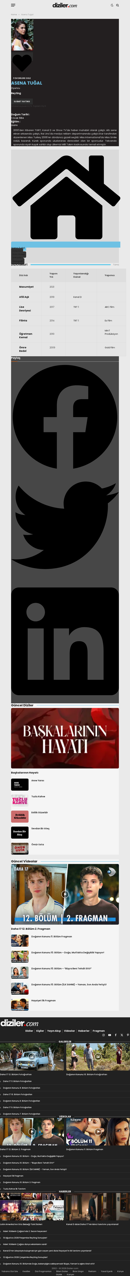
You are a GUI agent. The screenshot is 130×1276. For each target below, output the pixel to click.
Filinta (23, 320)
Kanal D (77, 297)
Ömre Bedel (22, 349)
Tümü (116, 264)
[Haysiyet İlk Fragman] (20, 1005)
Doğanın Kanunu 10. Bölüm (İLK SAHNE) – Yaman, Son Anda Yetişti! (69, 984)
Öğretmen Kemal (25, 335)
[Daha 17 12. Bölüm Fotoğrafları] (32, 1057)
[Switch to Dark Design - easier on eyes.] (112, 5)
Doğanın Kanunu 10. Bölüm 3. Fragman (21, 1182)
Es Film (108, 320)
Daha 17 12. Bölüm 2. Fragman (30, 929)
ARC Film (109, 307)
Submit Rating (22, 101)
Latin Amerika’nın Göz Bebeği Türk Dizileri (21, 1224)
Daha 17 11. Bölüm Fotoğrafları (17, 1081)
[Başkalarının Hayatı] (65, 738)
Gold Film (110, 347)
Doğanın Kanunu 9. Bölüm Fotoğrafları (21, 1088)
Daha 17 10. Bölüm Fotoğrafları (17, 1094)
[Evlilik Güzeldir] (20, 817)
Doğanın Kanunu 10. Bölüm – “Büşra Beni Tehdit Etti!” (61, 968)
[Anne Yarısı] (20, 785)
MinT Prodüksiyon (111, 332)
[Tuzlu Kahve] (20, 801)
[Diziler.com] (65, 5)
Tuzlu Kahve (38, 796)
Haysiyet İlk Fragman (43, 1000)
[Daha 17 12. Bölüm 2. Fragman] (65, 894)
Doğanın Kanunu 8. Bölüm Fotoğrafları (21, 1101)
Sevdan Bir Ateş (40, 828)
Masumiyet (26, 286)
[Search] (117, 5)
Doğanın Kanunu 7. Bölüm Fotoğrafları (21, 1114)
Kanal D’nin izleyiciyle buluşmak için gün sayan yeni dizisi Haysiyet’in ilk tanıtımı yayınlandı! (47, 1250)
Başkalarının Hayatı (24, 772)
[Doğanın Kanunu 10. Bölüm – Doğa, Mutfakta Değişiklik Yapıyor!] (20, 957)
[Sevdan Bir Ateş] (20, 833)
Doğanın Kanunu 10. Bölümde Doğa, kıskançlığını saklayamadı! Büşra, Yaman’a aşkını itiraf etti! (49, 1263)
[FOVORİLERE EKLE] (22, 56)
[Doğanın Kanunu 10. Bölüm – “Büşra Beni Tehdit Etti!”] (20, 973)
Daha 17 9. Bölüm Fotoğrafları (17, 1107)
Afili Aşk (24, 297)
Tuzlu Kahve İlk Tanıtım (14, 1188)
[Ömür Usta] (20, 849)
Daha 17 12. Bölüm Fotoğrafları (16, 1074)
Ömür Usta (37, 844)
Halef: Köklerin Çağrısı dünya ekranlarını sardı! (25, 1244)
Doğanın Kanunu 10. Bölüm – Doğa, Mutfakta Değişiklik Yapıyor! (67, 952)
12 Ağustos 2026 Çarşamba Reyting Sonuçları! (25, 1257)
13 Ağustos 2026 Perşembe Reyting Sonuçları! (25, 1237)
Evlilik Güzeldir (39, 812)
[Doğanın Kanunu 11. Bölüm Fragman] (20, 941)
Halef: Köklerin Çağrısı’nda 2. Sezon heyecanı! (25, 1231)
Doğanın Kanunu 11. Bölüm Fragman (51, 936)
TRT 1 (76, 307)
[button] (65, 417)
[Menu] (13, 5)
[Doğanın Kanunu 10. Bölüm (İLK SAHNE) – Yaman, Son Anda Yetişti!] (20, 989)
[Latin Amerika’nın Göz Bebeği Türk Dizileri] (32, 1206)
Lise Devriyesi (25, 308)
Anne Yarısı (37, 780)
